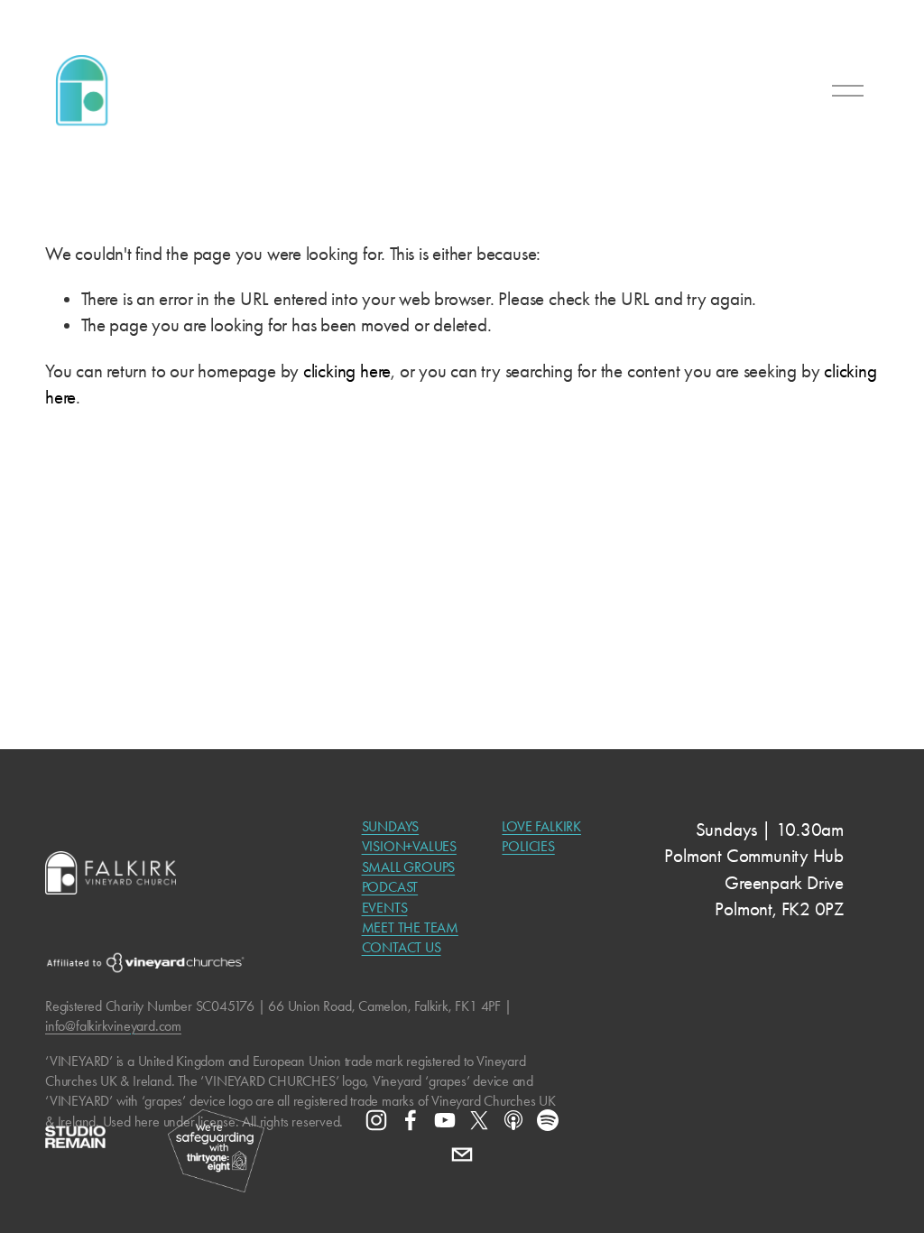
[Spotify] (548, 1120)
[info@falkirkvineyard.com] (462, 1154)
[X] (479, 1120)
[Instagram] (376, 1120)
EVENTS (385, 907)
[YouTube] (445, 1120)
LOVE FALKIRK (541, 826)
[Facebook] (410, 1120)
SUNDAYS (391, 826)
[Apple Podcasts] (513, 1120)
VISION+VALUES (409, 846)
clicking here (347, 371)
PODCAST (390, 886)
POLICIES (528, 846)
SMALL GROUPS (409, 867)
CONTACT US (401, 947)
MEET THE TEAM (410, 927)
